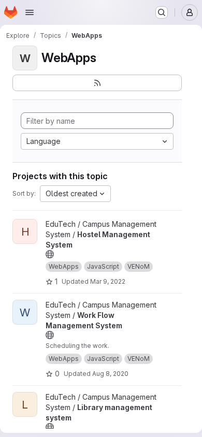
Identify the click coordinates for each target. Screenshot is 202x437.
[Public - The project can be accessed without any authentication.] (50, 254)
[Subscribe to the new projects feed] (97, 83)
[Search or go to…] (161, 12)
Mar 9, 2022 (107, 281)
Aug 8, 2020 (110, 373)
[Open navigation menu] (29, 12)
